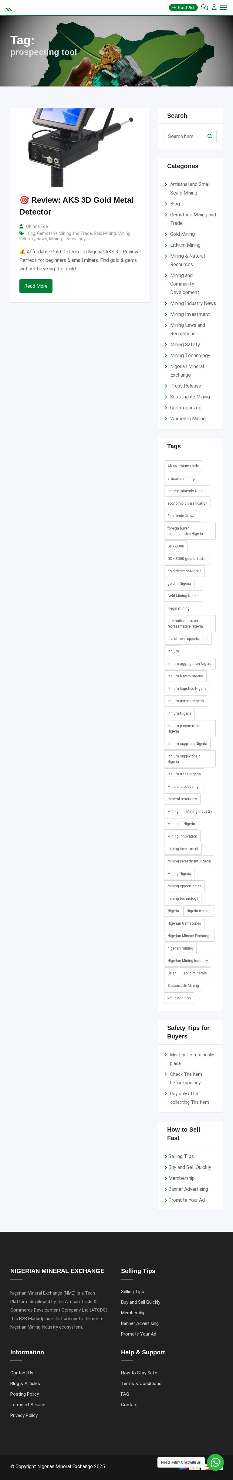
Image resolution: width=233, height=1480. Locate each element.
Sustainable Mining (190, 397)
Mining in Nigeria (181, 824)
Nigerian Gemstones (184, 923)
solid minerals (195, 973)
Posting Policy (24, 1394)
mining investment (182, 849)
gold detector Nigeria (184, 571)
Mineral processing (183, 786)
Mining (173, 811)
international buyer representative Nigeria (185, 623)
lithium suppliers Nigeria (187, 744)
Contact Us (21, 1373)
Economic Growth (182, 516)
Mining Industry (199, 811)
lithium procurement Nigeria (184, 728)
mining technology (182, 898)
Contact (129, 1404)
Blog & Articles (25, 1383)
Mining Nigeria (179, 874)
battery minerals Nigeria (187, 491)
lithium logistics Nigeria (187, 688)
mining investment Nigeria (189, 861)
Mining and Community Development (184, 284)
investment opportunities (187, 639)
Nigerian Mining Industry (187, 961)
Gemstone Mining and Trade (64, 233)
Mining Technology (67, 238)
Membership (181, 1178)
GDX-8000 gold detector (187, 559)
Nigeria (173, 911)
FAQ (125, 1394)
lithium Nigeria (179, 713)
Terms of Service (27, 1404)
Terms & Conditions (141, 1383)
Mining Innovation (182, 836)
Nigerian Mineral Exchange (189, 936)
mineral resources (182, 799)
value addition (179, 998)
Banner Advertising (188, 1189)
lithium (173, 651)
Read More (36, 286)
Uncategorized (185, 408)
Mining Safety (185, 344)
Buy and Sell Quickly (189, 1167)
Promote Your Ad (186, 1200)
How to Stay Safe (139, 1373)
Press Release (185, 386)
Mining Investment (190, 314)
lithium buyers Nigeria (185, 676)
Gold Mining (105, 233)
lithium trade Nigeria (184, 774)
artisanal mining (181, 478)
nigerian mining (180, 948)
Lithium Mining (185, 245)
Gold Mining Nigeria (183, 596)
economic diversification (187, 503)
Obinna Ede (37, 226)
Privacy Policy (24, 1415)
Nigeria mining (199, 911)
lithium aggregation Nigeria (189, 664)
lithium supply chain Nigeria (184, 759)
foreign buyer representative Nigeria (185, 531)
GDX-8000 (175, 546)
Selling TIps (181, 1156)
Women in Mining (188, 419)
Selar (171, 973)
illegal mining (178, 608)
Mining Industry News (193, 303)
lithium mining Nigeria (185, 701)
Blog (31, 233)
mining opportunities (184, 886)
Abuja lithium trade (183, 466)
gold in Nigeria (179, 583)
